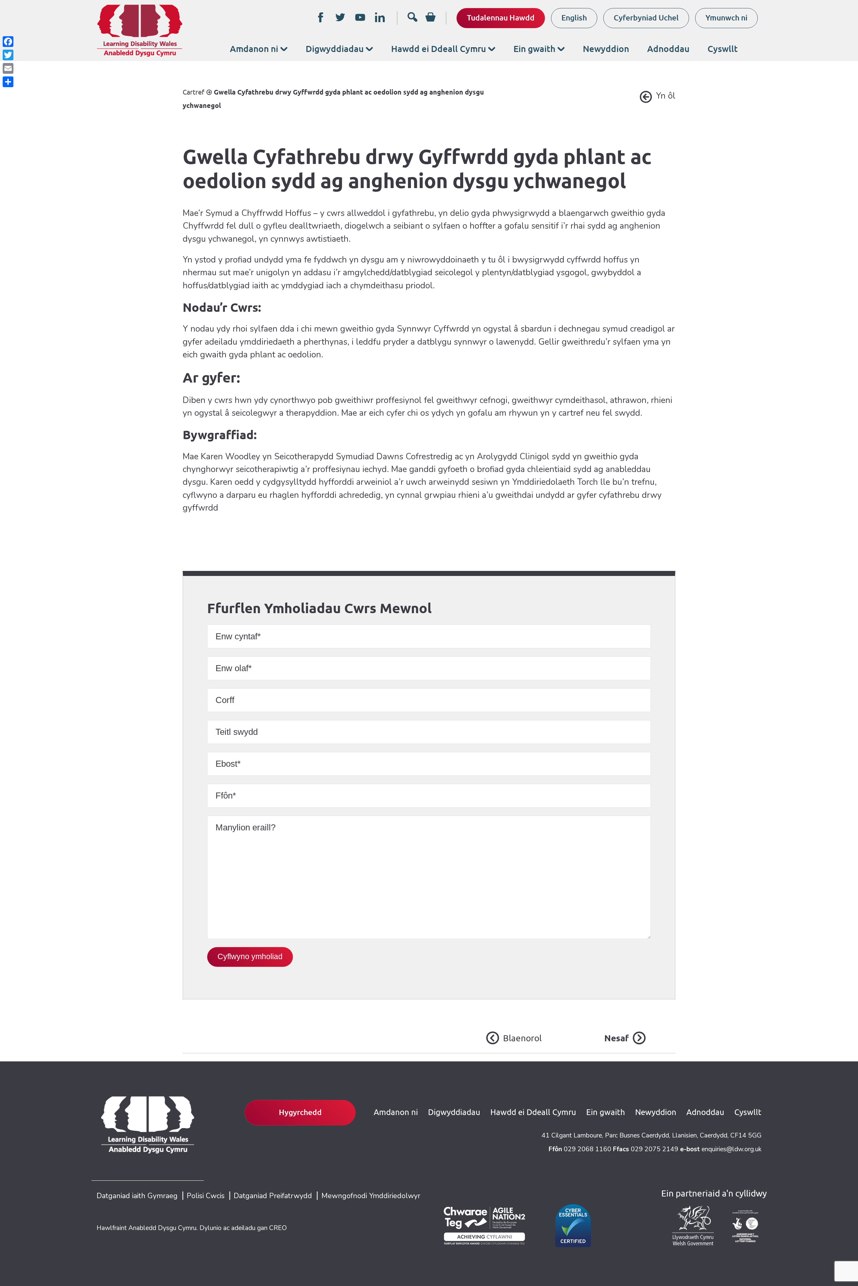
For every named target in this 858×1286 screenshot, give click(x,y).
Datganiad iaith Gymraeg (137, 1196)
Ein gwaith (534, 49)
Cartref (193, 92)
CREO (278, 1228)
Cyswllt (723, 49)
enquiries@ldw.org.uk (731, 1149)
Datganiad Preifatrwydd (273, 1196)
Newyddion (606, 49)
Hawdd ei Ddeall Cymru (438, 49)
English (574, 17)
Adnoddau (668, 49)
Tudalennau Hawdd (501, 17)
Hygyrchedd (300, 1112)
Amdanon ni (254, 49)
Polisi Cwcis (206, 1196)
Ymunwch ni (726, 17)
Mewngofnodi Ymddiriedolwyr (370, 1196)
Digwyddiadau (335, 49)
